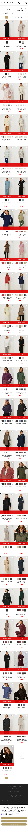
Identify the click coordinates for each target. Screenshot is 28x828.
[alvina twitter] (12, 796)
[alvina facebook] (8, 796)
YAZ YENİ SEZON (6, 9)
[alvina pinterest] (16, 796)
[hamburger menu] (2, 2)
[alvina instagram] (20, 796)
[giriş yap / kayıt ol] (23, 3)
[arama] (19, 3)
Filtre (22, 10)
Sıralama (18, 10)
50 (21, 17)
